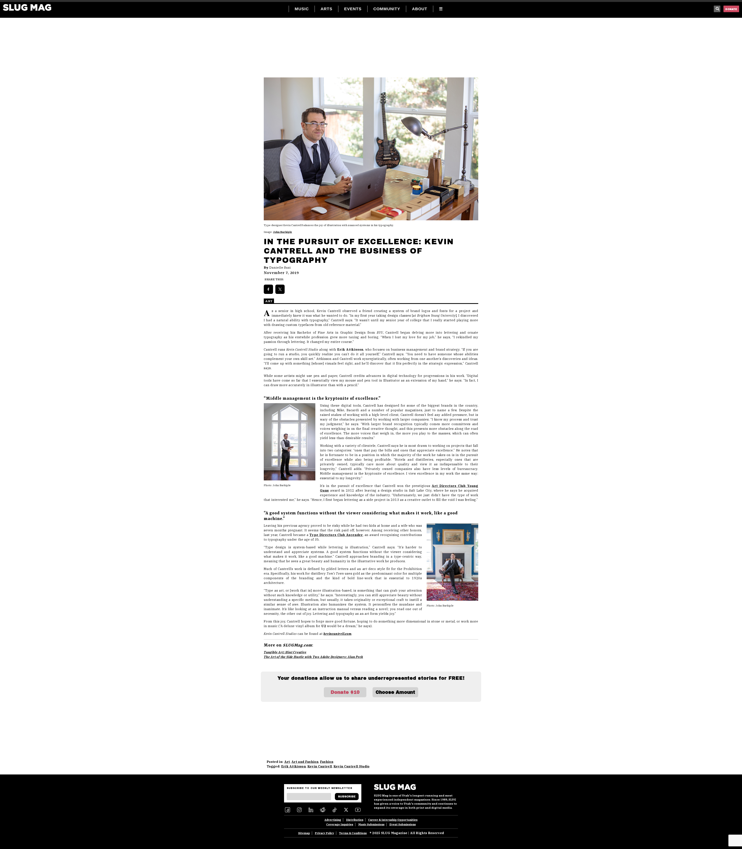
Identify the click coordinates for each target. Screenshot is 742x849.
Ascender (336, 535)
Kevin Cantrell (319, 766)
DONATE (731, 9)
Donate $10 (345, 692)
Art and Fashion (304, 762)
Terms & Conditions (353, 833)
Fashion (326, 762)
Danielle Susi (280, 268)
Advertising (332, 820)
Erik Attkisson (293, 766)
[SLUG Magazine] (27, 7)
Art (287, 762)
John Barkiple (282, 232)
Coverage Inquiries (339, 824)
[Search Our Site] (717, 9)
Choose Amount (395, 692)
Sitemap (304, 833)
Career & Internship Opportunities (393, 820)
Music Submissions (371, 824)
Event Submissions (402, 824)
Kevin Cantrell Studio (352, 766)
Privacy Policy (324, 833)
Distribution (354, 820)
